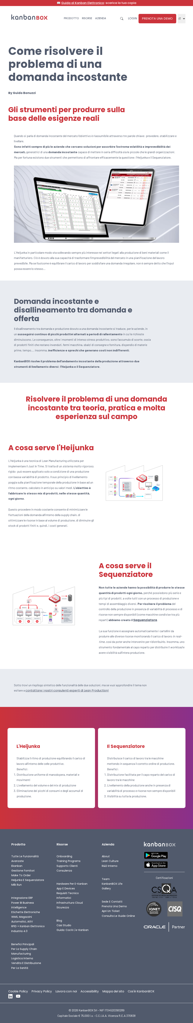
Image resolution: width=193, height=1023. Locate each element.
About (106, 856)
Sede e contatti (112, 901)
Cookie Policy (18, 991)
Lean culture (110, 861)
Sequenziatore (145, 620)
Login (132, 18)
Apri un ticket (111, 911)
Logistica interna (22, 958)
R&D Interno (109, 866)
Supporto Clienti (67, 866)
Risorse (87, 18)
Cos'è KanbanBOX (141, 991)
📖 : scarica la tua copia (96, 3)
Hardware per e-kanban (72, 884)
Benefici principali (22, 944)
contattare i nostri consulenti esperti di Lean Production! (67, 690)
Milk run (16, 885)
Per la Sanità (19, 968)
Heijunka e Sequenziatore (27, 880)
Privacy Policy (41, 991)
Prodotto (71, 18)
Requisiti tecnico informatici (68, 895)
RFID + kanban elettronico (28, 926)
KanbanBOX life (112, 884)
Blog (59, 920)
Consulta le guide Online (118, 916)
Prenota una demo (157, 18)
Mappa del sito (113, 991)
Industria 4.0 (19, 931)
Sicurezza (63, 907)
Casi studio (64, 925)
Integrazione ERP (22, 898)
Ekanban (16, 866)
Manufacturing (21, 954)
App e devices (66, 888)
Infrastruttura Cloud (70, 903)
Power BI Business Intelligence (22, 905)
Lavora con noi (66, 991)
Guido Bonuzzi (24, 93)
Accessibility (89, 991)
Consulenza (64, 870)
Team (106, 879)
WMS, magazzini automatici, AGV (22, 919)
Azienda (100, 18)
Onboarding (64, 856)
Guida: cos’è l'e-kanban (73, 930)
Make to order (21, 875)
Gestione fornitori (22, 870)
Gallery (106, 888)
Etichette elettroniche (25, 912)
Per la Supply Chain (24, 949)
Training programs (68, 861)
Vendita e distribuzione (26, 963)
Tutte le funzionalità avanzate (25, 858)
